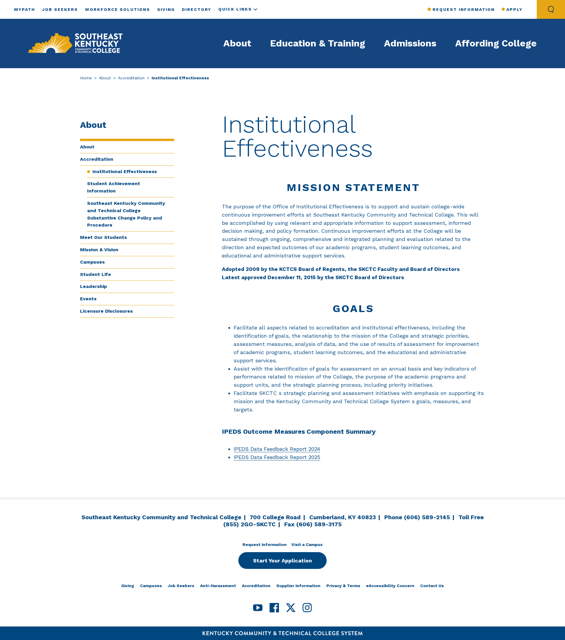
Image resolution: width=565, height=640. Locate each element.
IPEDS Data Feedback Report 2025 (277, 457)
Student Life (95, 274)
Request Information (463, 9)
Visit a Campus (307, 544)
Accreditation (131, 78)
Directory (196, 9)
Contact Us (432, 585)
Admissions (410, 43)
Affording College (496, 43)
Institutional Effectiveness (124, 171)
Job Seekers (60, 9)
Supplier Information (298, 585)
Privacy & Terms (343, 585)
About (237, 43)
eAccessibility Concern (390, 585)
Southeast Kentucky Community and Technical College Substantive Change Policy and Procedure (126, 214)
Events (88, 298)
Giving (166, 9)
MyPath (24, 9)
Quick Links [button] (235, 9)
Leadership (93, 286)
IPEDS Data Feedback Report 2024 (277, 449)
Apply (514, 9)
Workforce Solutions (117, 9)
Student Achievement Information (113, 187)
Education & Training (317, 43)
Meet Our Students (103, 237)
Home (86, 78)
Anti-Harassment (218, 585)
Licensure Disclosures (106, 311)
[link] (75, 43)
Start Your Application (282, 560)
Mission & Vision (99, 249)
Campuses (92, 262)
